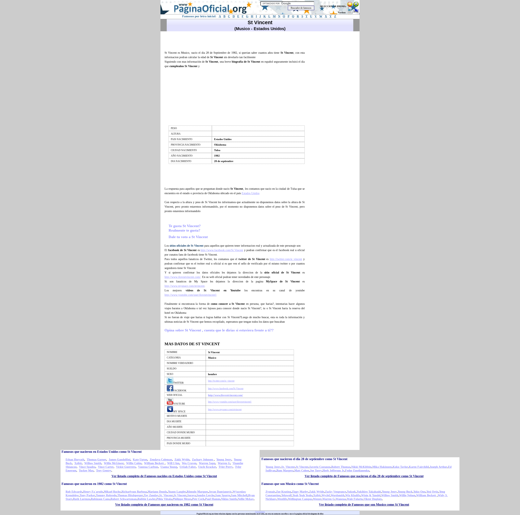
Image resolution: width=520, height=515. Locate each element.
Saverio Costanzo (319, 466)
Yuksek (351, 491)
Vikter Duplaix (373, 499)
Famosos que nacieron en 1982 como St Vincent (94, 484)
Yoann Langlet (177, 491)
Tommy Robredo (106, 495)
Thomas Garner (96, 459)
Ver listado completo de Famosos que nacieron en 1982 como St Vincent (164, 504)
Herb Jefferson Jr (333, 470)
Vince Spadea (87, 466)
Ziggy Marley (300, 491)
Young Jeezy (223, 459)
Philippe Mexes (182, 499)
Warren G (224, 463)
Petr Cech (198, 499)
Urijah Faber (188, 466)
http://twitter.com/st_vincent (286, 259)
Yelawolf (286, 495)
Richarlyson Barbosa (134, 491)
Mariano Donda (157, 491)
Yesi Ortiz (432, 491)
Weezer (317, 499)
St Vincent (302, 466)
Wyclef (326, 495)
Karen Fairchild (419, 466)
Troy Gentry (103, 470)
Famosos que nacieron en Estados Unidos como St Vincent (102, 451)
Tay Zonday (151, 495)
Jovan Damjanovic (220, 491)
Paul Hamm (212, 499)
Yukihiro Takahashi (369, 491)
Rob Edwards (74, 491)
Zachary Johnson (203, 459)
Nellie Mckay (246, 499)
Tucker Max (86, 470)
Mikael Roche (112, 491)
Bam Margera (285, 470)
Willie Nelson (407, 495)
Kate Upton (140, 459)
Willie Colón (134, 463)
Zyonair (270, 491)
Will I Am (173, 463)
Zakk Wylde (182, 459)
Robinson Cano (100, 499)
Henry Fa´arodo (93, 491)
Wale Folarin (355, 499)
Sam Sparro (222, 495)
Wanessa (341, 499)
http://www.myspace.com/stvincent (185, 285)
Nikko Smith (229, 499)
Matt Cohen (301, 470)
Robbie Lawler (147, 499)
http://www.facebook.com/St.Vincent (222, 250)
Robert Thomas (340, 466)
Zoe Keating (283, 491)
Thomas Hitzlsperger (130, 495)
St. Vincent (288, 466)
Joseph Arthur (438, 466)
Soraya (191, 495)
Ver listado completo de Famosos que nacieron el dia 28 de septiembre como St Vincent (364, 476)
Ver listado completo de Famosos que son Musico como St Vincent (364, 504)
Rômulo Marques (197, 491)
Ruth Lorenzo (81, 499)
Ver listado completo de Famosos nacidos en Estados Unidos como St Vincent (164, 476)
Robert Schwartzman (123, 499)
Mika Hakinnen (382, 466)
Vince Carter (106, 466)
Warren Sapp (207, 463)
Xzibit (78, 463)
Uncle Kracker (207, 466)
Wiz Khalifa (352, 495)
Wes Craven (189, 463)
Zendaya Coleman (161, 459)
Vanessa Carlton (148, 466)
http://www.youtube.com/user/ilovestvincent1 (191, 294)
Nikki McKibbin (361, 466)
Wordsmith (337, 495)
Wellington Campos (300, 499)
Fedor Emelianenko (357, 470)
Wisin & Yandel (370, 495)
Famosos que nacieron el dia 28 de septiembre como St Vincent (304, 459)
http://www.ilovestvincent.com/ (182, 277)
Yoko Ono (419, 491)
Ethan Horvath (75, 459)
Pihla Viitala (164, 499)
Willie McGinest (114, 463)
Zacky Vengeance (335, 491)
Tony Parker (87, 495)
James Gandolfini (119, 459)
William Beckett (154, 463)
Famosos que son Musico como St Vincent (290, 484)
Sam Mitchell (239, 495)
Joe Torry (316, 470)
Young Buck (405, 491)
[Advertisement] (236, 40)
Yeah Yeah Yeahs (302, 495)
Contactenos (260, 512)
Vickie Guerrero (126, 466)
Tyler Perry (226, 466)
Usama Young (168, 466)
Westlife (282, 499)
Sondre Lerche (205, 495)
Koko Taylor (400, 466)
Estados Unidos (250, 193)
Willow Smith (92, 463)
